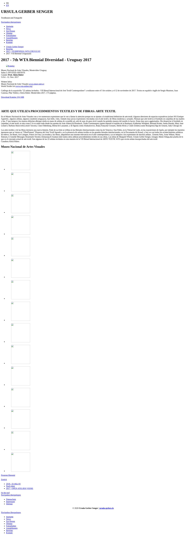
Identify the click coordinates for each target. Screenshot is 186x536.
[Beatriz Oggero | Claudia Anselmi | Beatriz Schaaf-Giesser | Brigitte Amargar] (20, 277)
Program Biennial (8, 475)
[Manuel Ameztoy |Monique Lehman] (20, 449)
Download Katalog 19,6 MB (12, 97)
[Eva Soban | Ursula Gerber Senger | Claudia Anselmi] (20, 342)
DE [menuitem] (7, 3)
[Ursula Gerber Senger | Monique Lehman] (20, 385)
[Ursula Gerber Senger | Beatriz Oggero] (20, 363)
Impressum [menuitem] (10, 502)
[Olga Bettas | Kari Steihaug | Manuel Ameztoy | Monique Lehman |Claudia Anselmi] (20, 212)
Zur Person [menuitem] (10, 31)
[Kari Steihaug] (20, 298)
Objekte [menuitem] (9, 33)
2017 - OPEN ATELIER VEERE (19, 488)
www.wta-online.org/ (24, 86)
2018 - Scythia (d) (13, 484)
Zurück (4, 479)
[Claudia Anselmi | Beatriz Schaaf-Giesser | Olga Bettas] (20, 406)
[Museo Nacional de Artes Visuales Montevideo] (20, 169)
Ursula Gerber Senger (15, 47)
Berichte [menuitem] (9, 40)
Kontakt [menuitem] (9, 42)
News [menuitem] (8, 29)
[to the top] (5, 493)
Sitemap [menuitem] (9, 504)
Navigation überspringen (11, 22)
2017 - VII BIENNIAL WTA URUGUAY (23, 51)
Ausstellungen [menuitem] (11, 38)
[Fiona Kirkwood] (20, 255)
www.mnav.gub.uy (36, 84)
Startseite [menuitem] (9, 26)
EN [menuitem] (7, 5)
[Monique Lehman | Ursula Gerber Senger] (20, 320)
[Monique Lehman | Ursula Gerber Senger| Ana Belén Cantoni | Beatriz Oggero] (20, 471)
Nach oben (10, 486)
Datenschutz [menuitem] (11, 499)
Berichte (9, 49)
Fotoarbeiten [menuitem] (11, 35)
